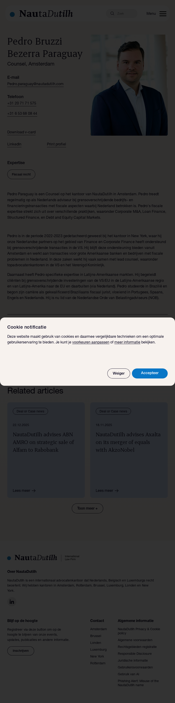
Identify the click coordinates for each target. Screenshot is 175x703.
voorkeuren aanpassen (90, 343)
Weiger (119, 374)
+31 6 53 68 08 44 (22, 114)
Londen (95, 643)
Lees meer (21, 491)
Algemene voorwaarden (135, 640)
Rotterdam (98, 663)
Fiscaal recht (21, 174)
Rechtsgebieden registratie (137, 647)
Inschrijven (21, 651)
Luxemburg (98, 650)
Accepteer (150, 373)
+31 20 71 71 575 (21, 104)
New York (97, 656)
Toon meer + (87, 509)
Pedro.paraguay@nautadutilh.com (35, 84)
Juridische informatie (133, 660)
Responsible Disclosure (135, 654)
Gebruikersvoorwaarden (135, 667)
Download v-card (21, 133)
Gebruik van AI (128, 674)
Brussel (95, 636)
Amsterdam (98, 629)
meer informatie (127, 343)
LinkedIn (14, 145)
